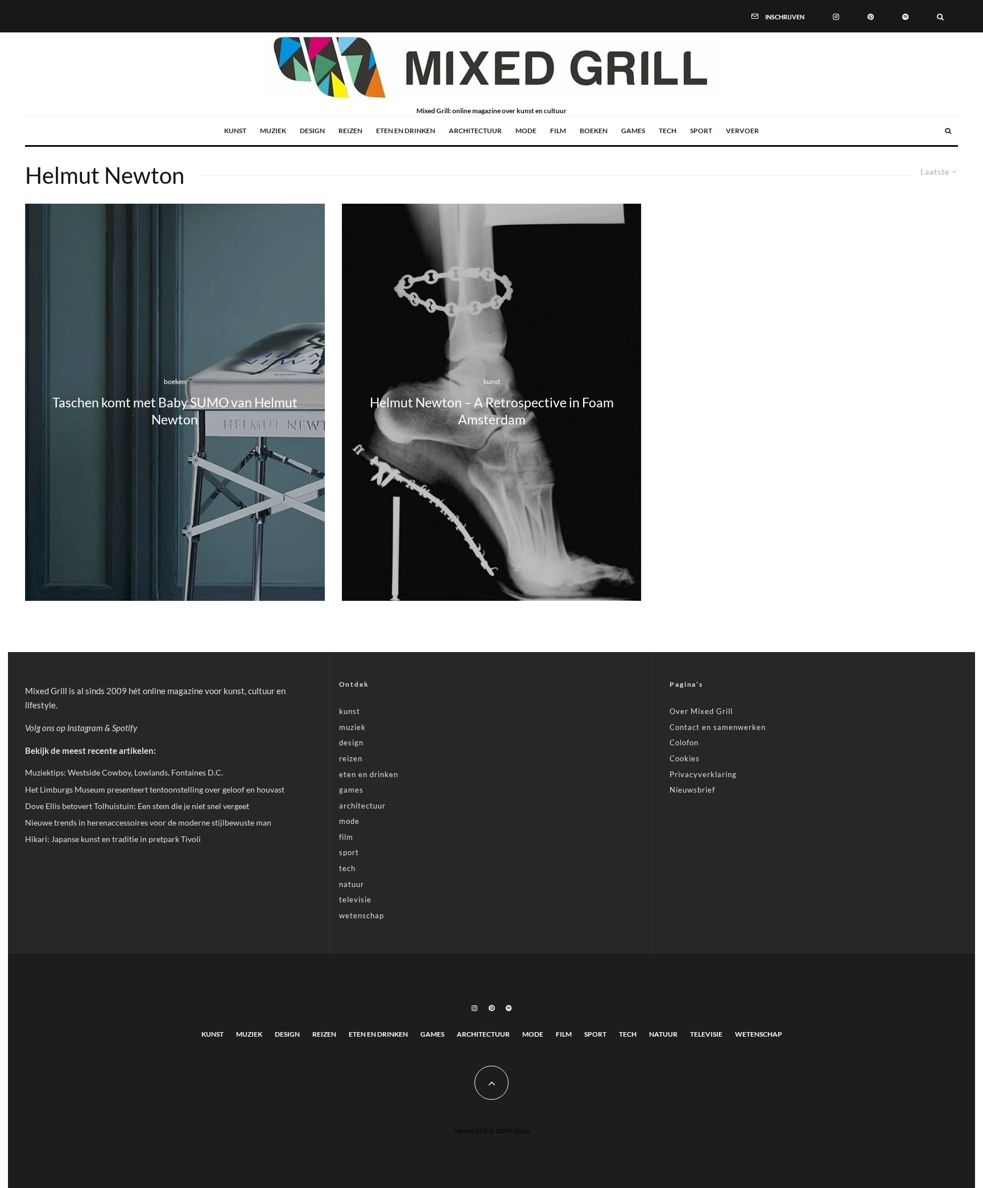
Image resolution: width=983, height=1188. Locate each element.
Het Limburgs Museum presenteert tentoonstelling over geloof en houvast (154, 789)
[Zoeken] (940, 16)
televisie (355, 899)
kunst (235, 130)
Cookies (685, 758)
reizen (350, 130)
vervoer (742, 130)
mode (525, 130)
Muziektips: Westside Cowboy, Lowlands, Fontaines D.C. (124, 772)
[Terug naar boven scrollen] (491, 1083)
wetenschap (361, 915)
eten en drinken (405, 130)
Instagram (85, 728)
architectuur (475, 130)
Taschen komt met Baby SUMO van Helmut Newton (175, 411)
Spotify (124, 728)
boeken (594, 130)
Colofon (684, 742)
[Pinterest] (870, 16)
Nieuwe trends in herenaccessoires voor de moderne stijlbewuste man (148, 822)
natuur (351, 884)
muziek (273, 130)
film (558, 130)
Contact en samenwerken (718, 727)
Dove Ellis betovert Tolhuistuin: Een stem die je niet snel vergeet (137, 806)
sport (701, 130)
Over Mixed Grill (701, 711)
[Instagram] (836, 16)
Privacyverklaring (703, 774)
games (633, 130)
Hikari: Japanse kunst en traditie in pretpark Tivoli (113, 839)
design (312, 130)
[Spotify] (905, 16)
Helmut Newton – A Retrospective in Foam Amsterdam (492, 411)
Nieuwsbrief (692, 789)
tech (667, 130)
